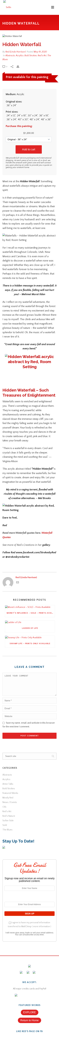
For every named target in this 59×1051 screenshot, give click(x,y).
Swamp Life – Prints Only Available (30, 643)
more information (41, 926)
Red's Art (42, 55)
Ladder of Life (30, 628)
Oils (4, 807)
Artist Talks (7, 784)
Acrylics (19, 55)
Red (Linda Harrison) (15, 51)
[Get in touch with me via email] (17, 583)
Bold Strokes (30, 55)
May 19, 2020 (40, 51)
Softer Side (8, 820)
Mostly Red (7, 797)
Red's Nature (8, 816)
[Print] (19, 66)
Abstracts (10, 55)
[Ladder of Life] (30, 622)
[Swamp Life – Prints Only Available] (30, 638)
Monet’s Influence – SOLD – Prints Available (31, 613)
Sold (4, 825)
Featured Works (10, 793)
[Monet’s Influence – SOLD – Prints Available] (30, 607)
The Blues (7, 829)
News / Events (9, 802)
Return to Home (29, 1020)
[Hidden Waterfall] (29, 36)
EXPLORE (29, 1012)
